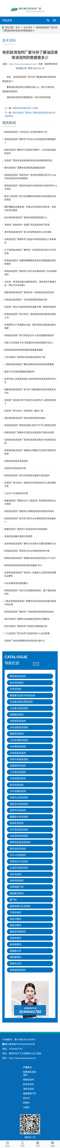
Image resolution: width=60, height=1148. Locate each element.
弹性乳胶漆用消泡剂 (20, 842)
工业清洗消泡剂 (18, 772)
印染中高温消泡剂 (19, 759)
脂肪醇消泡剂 (17, 893)
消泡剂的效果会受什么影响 (25, 108)
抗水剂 (26, 1098)
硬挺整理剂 (15, 957)
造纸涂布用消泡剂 (19, 804)
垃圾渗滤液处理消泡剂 (21, 701)
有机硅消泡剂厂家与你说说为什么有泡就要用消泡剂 (29, 335)
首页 (18, 27)
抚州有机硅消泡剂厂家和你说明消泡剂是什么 (25, 217)
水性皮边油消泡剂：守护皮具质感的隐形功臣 (25, 299)
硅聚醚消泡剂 (17, 714)
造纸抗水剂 (15, 963)
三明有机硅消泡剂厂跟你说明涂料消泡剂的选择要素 (29, 364)
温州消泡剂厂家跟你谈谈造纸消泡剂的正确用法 (27, 619)
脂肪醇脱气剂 (29, 1093)
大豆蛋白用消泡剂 (19, 708)
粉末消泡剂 (28, 1084)
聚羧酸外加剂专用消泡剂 (22, 695)
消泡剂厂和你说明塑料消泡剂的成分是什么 (24, 640)
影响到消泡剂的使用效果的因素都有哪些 (23, 350)
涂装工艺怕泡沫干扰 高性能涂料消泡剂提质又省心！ (29, 342)
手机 (22, 1146)
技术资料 (28, 27)
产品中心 (27, 1067)
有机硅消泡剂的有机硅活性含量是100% (23, 565)
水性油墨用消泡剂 (19, 727)
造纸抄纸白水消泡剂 (20, 906)
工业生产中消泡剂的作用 (16, 493)
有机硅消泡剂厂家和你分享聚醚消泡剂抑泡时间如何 (29, 511)
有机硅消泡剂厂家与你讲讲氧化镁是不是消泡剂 (27, 475)
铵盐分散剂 (15, 925)
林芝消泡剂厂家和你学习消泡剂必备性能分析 (25, 626)
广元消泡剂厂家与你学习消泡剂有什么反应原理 (27, 633)
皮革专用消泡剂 (18, 810)
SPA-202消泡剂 (18, 855)
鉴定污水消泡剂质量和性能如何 (19, 371)
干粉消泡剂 (15, 912)
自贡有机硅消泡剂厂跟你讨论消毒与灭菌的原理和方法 (30, 543)
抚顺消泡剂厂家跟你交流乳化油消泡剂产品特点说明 (29, 432)
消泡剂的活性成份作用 (15, 468)
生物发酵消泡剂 (18, 778)
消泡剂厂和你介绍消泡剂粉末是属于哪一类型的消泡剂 (30, 307)
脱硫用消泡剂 (17, 733)
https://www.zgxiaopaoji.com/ (23, 64)
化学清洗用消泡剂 (19, 829)
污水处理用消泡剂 (19, 740)
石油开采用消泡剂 (19, 867)
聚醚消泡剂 (28, 1079)
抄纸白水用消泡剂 (19, 797)
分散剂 (26, 1107)
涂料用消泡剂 (17, 880)
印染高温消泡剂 (18, 753)
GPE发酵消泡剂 (18, 791)
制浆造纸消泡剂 (18, 676)
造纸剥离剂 (15, 938)
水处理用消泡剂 (18, 746)
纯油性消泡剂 (17, 823)
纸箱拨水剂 (15, 951)
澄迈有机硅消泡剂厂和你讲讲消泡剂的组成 (24, 418)
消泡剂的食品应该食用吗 (16, 461)
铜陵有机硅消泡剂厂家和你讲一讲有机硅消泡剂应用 (29, 292)
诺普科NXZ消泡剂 (19, 861)
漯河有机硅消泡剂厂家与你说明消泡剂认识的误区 (28, 232)
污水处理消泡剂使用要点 (16, 583)
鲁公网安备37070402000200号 (20, 1044)
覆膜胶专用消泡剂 (19, 816)
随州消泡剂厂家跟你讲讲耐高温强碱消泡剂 (24, 167)
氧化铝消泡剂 (17, 785)
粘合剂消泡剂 (17, 682)
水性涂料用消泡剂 (19, 836)
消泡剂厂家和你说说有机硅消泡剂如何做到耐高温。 (29, 160)
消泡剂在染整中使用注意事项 (18, 536)
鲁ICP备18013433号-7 (25, 1039)
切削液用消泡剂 (18, 721)
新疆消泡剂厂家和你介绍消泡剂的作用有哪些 (25, 529)
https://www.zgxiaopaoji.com (22, 1058)
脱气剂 (13, 899)
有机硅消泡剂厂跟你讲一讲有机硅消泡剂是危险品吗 (29, 611)
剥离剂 (26, 1102)
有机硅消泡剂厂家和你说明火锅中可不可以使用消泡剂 (30, 425)
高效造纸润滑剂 (18, 970)
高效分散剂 (15, 919)
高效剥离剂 (15, 944)
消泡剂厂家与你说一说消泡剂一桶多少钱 (23, 410)
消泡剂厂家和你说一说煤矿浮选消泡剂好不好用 (27, 224)
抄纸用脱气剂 (17, 887)
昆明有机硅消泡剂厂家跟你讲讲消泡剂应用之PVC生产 (30, 558)
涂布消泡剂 (15, 874)
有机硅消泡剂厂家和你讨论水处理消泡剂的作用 (27, 551)
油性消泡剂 (28, 1089)
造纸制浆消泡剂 (18, 765)
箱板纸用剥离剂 (18, 931)
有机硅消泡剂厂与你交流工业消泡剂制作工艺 (25, 132)
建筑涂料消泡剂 (18, 848)
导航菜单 (7, 20)
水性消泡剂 (15, 689)
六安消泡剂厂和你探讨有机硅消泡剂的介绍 (24, 357)
